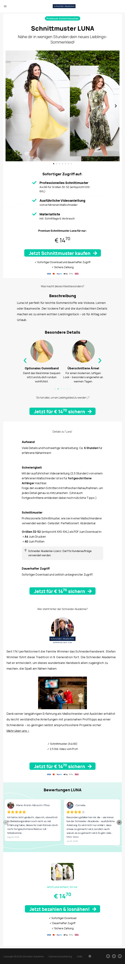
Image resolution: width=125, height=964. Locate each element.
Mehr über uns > (18, 731)
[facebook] (108, 956)
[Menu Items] (90, 956)
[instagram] (114, 956)
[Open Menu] (5, 6)
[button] (62, 18)
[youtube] (120, 956)
